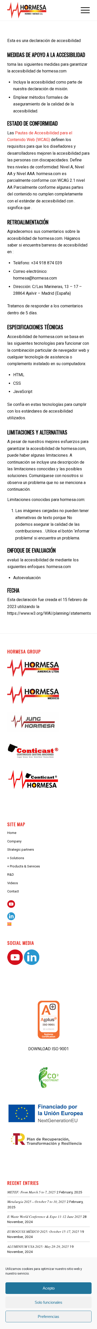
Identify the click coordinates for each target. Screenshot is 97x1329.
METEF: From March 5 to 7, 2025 (31, 1191)
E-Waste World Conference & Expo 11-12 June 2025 (44, 1216)
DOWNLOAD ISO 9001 (48, 1048)
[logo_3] (40, 10)
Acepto (49, 1288)
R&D (10, 874)
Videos (12, 883)
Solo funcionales (48, 1302)
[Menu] (83, 10)
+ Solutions (15, 858)
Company (14, 841)
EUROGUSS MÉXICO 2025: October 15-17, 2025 (43, 1231)
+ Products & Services (23, 866)
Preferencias (48, 1316)
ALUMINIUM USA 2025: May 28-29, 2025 (38, 1246)
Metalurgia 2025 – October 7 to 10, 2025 (36, 1201)
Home (11, 833)
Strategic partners (20, 849)
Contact (13, 891)
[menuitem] (83, 10)
